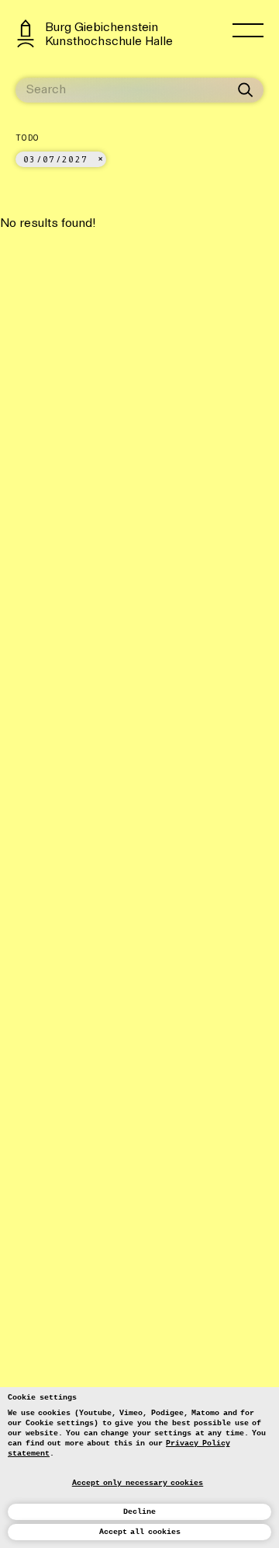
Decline (139, 1512)
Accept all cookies (140, 1532)
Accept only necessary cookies (138, 1483)
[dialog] (139, 1467)
